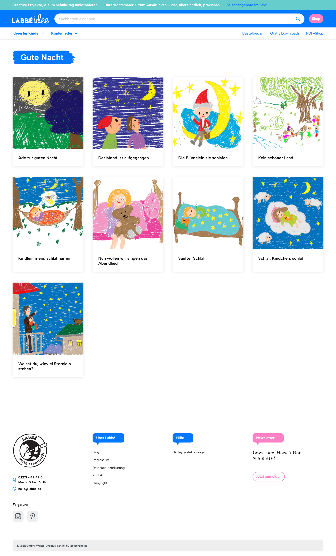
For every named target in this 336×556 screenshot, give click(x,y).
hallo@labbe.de (29, 489)
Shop (316, 18)
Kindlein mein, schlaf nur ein (45, 258)
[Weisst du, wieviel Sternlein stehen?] (48, 319)
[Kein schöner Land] (288, 113)
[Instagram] (18, 516)
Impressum (101, 460)
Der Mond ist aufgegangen (123, 157)
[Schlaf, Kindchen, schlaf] (288, 213)
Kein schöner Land (275, 157)
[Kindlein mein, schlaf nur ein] (48, 213)
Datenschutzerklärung (109, 468)
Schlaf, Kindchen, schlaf (280, 258)
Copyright (100, 483)
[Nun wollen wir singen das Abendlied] (128, 213)
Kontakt (98, 475)
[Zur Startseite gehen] (31, 19)
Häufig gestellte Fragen (189, 452)
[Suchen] (297, 18)
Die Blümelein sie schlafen (203, 157)
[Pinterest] (32, 516)
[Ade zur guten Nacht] (48, 113)
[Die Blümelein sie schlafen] (208, 113)
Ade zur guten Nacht (38, 157)
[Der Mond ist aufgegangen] (128, 113)
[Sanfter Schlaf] (208, 213)
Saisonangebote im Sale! (247, 5)
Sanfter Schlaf (191, 258)
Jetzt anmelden (269, 476)
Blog (96, 452)
